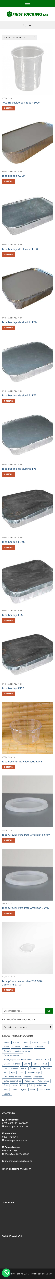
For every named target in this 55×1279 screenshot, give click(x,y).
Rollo (31, 1085)
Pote (6, 1085)
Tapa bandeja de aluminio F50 (19, 322)
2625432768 (22, 1154)
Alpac (6, 1046)
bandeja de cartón (22, 1051)
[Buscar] (49, 1011)
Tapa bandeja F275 (13, 688)
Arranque (39, 1046)
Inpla (13, 1072)
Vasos (32, 1089)
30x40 (35, 1042)
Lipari (21, 1072)
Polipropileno (43, 1081)
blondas (16, 1064)
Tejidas (23, 1089)
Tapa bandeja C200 (13, 175)
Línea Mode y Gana (12, 1077)
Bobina (27, 1064)
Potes (14, 1085)
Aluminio (16, 1046)
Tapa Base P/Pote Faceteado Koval (22, 761)
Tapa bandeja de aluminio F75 (19, 395)
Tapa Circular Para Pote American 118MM (26, 834)
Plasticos (38, 1077)
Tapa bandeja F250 (13, 615)
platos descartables (12, 1081)
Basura (39, 1059)
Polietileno (29, 1081)
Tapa (6, 1089)
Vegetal (7, 1094)
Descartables (8, 757)
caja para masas (11, 1068)
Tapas (14, 1089)
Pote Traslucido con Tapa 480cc (21, 102)
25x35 (25, 1042)
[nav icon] (27, 4)
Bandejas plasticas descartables (18, 1059)
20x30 (16, 1042)
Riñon (22, 1085)
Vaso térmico (44, 1089)
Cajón (23, 1068)
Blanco (7, 1064)
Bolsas (36, 1064)
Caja (45, 1064)
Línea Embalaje (33, 1072)
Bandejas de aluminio (12, 171)
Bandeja (7, 1051)
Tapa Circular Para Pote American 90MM (26, 907)
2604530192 (22, 1140)
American (27, 1046)
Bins (47, 1059)
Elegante (46, 1068)
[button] (8, 108)
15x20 (6, 1042)
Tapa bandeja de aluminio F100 (20, 249)
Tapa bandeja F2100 (13, 541)
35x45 (44, 1042)
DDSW (49, 1273)
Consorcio (34, 1068)
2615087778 (22, 1126)
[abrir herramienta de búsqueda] (24, 25)
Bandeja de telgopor (13, 1055)
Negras (27, 1077)
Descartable (8, 98)
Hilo (5, 1072)
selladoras (41, 1085)
